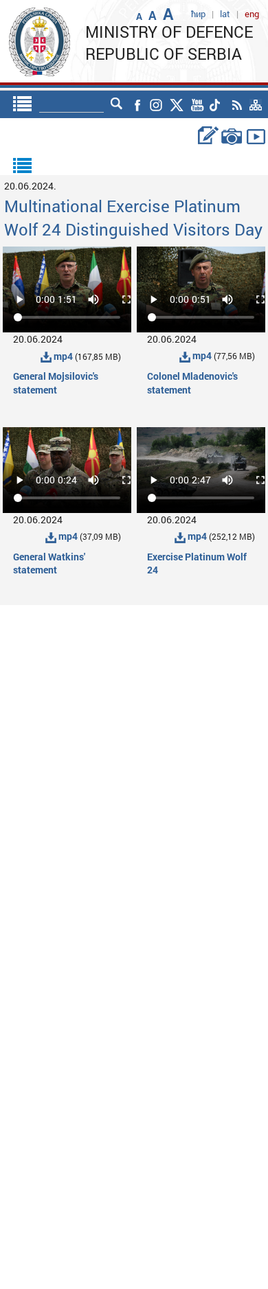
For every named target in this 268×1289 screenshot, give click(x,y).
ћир (198, 14)
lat (225, 14)
